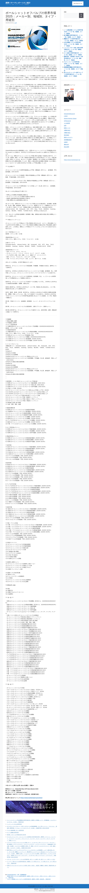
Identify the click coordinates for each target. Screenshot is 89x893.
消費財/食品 (67, 132)
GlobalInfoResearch (11, 874)
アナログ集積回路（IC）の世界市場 (15, 830)
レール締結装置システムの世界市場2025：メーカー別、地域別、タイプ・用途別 (73, 31)
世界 (18, 874)
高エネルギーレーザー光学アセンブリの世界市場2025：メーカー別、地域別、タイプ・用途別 (73, 74)
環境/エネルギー (68, 137)
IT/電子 (66, 116)
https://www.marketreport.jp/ (72, 159)
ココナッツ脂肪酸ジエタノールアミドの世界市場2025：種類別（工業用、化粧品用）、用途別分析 (29, 879)
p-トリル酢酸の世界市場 (12, 832)
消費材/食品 (67, 130)
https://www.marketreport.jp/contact (31, 797)
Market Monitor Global (70, 118)
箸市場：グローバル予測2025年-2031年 (16, 834)
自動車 (66, 142)
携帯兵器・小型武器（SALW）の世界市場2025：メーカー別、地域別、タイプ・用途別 (73, 58)
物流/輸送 (66, 135)
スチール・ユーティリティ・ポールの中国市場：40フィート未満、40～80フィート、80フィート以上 (31, 859)
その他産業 (67, 123)
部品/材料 (66, 147)
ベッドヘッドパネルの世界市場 (14, 824)
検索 (65, 12)
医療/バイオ (67, 128)
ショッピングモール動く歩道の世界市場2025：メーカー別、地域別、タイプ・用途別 (73, 49)
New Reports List (78, 3)
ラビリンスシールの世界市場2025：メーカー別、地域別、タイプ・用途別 (73, 63)
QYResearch (67, 121)
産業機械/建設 (23, 874)
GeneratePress (57, 886)
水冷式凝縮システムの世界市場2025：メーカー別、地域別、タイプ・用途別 (73, 44)
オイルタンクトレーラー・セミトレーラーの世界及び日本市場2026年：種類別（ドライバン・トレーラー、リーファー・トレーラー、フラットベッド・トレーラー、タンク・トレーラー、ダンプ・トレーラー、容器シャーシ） (31, 838)
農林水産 (66, 144)
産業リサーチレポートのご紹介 (18, 3)
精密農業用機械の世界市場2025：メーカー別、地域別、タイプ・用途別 (73, 68)
